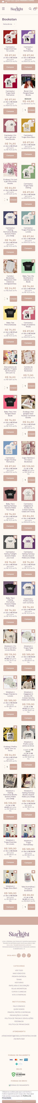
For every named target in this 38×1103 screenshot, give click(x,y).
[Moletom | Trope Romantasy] (28, 845)
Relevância (7, 24)
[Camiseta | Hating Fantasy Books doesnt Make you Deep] (28, 556)
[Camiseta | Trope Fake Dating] (28, 185)
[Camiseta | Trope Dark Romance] (10, 94)
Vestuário (19, 982)
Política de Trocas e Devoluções (19, 1018)
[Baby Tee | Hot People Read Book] (10, 415)
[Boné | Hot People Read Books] (28, 93)
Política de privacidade (19, 1024)
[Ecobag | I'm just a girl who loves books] (10, 183)
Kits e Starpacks (19, 995)
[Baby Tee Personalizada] (10, 325)
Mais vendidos (19, 973)
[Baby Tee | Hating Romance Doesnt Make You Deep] (10, 603)
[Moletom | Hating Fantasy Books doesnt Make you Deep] (28, 796)
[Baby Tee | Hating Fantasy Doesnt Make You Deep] (10, 508)
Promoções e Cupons (19, 1015)
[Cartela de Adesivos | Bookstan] (28, 369)
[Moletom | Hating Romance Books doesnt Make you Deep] (10, 797)
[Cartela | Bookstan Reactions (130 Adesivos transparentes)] (10, 280)
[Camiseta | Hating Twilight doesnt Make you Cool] (10, 556)
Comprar (10, 67)
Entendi (19, 1101)
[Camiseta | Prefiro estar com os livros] (28, 601)
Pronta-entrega (19, 976)
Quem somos (19, 1009)
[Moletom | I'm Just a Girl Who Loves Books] (10, 650)
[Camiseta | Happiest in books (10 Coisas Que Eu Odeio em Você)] (28, 509)
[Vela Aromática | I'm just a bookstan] (28, 890)
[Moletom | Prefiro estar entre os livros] (28, 746)
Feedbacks (19, 1021)
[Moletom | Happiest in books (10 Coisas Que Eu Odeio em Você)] (28, 698)
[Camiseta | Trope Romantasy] (28, 50)
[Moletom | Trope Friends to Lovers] (10, 696)
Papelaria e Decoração (19, 986)
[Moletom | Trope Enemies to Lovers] (10, 845)
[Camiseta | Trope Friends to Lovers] (28, 231)
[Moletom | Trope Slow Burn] (10, 890)
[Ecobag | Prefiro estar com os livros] (10, 747)
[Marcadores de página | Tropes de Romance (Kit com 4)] (10, 370)
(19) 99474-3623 (19, 1039)
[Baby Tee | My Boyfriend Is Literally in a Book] (28, 280)
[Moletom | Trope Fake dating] (28, 650)
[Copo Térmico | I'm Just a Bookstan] (28, 462)
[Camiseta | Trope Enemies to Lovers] (10, 50)
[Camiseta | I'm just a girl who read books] (10, 138)
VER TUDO (19, 970)
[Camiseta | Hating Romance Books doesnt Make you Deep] (10, 233)
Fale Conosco (19, 1006)
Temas (19, 979)
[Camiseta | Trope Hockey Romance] (10, 461)
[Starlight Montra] (17, 9)
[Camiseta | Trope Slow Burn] (28, 137)
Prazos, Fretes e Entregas (19, 1012)
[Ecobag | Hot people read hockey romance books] (28, 416)
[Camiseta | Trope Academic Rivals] (28, 326)
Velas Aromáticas (19, 989)
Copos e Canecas (19, 992)
